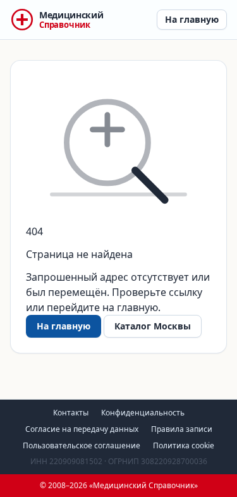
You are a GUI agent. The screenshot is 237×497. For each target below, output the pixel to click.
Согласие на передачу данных (81, 429)
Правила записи (181, 429)
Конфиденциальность (143, 412)
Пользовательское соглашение (81, 445)
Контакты (70, 412)
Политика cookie (183, 445)
